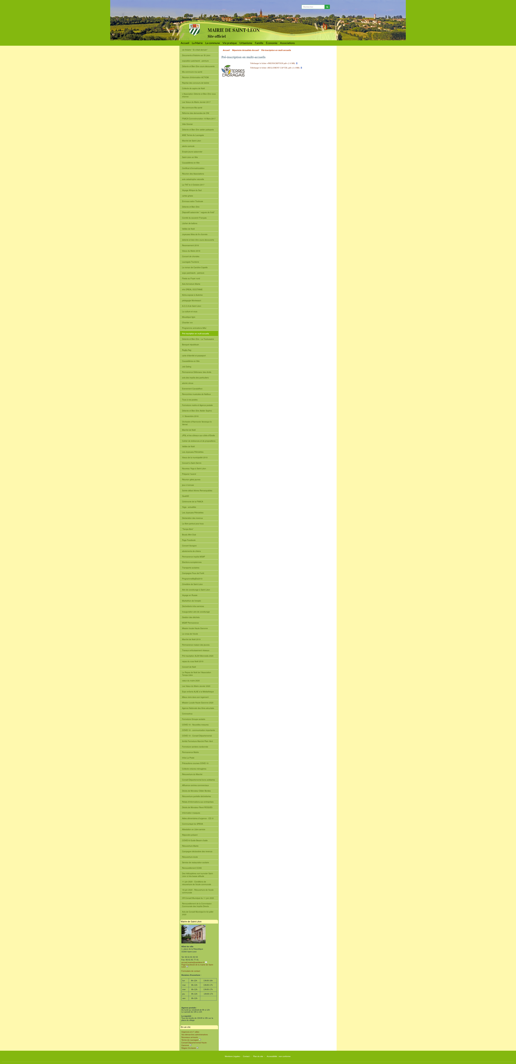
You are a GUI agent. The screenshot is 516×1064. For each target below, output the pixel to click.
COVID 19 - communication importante (198, 730)
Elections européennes (192, 562)
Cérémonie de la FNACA (192, 501)
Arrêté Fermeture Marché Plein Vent (197, 741)
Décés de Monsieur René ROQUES (197, 807)
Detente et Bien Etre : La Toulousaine (198, 339)
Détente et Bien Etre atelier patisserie (198, 129)
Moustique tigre (188, 317)
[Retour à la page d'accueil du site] (192, 18)
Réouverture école (190, 857)
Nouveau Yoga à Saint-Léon (194, 468)
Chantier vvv (187, 322)
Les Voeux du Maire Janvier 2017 (196, 102)
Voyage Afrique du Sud (192, 190)
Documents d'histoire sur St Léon (196, 55)
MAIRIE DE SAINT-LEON (234, 30)
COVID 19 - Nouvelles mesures (195, 724)
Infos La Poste (188, 757)
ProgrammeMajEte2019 (192, 578)
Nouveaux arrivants (189, 1037)
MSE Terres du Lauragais (193, 135)
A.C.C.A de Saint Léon (191, 306)
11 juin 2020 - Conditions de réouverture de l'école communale (196, 883)
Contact (246, 1056)
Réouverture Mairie (190, 846)
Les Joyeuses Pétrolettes (192, 452)
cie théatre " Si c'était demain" (194, 49)
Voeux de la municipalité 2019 (194, 457)
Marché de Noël (189, 430)
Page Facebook (189, 540)
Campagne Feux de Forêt (193, 573)
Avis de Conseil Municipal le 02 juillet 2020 (197, 913)
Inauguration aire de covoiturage (196, 611)
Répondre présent (190, 834)
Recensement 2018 (190, 245)
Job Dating (186, 366)
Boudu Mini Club (189, 534)
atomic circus (187, 383)
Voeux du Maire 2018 (191, 250)
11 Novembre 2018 (190, 416)
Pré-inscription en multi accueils (195, 333)
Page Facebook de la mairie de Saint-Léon (197, 966)
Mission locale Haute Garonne (195, 628)
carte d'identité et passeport (194, 355)
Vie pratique (230, 42)
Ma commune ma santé (192, 71)
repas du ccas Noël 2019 (192, 661)
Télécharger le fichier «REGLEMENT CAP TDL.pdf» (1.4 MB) (275, 68)
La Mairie (197, 42)
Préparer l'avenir (189, 474)
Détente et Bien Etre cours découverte (198, 66)
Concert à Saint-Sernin (191, 463)
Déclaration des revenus (192, 518)
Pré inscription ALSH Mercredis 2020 (197, 655)
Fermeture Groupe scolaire (193, 719)
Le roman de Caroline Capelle (195, 267)
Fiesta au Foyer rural (191, 278)
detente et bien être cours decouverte (198, 239)
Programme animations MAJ (194, 328)
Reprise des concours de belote (195, 82)
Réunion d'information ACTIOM (195, 77)
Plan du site (258, 1056)
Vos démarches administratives (194, 1034)
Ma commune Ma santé (192, 107)
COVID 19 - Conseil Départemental (197, 735)
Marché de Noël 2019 (191, 639)
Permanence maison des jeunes (195, 644)
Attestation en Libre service (193, 829)
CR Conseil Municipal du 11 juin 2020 (198, 898)
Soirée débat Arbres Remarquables (197, 490)
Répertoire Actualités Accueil (245, 50)
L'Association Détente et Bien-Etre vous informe (199, 95)
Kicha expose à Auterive (192, 295)
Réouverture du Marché (192, 774)
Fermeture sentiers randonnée (195, 746)
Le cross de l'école (190, 633)
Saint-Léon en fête (190, 157)
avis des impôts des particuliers (195, 377)
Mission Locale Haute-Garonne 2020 (197, 702)
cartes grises (187, 195)
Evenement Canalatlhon (192, 388)
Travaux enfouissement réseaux (195, 650)
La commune (212, 42)
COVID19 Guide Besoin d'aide (195, 840)
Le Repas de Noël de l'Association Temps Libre (196, 673)
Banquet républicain (190, 344)
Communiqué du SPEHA (192, 823)
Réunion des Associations (193, 173)
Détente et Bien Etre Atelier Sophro (197, 410)
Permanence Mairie (190, 752)
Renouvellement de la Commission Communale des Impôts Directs (197, 905)
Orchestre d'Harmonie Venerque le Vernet (197, 423)
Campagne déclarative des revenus (197, 851)
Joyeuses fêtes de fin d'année (194, 234)
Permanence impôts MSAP (193, 556)
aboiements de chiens (191, 551)
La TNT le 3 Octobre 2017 (193, 184)
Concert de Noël (189, 666)
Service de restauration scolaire (195, 862)
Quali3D (185, 496)
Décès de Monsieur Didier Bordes (196, 790)
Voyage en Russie (189, 595)
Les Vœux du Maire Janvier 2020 (196, 686)
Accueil (185, 42)
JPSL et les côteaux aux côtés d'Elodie (198, 435)
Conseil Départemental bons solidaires (198, 779)
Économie (271, 42)
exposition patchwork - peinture (195, 60)
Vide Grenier (187, 124)
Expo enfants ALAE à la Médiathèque (198, 691)
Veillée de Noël (188, 446)
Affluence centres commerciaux (195, 785)
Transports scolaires (190, 567)
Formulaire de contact (190, 971)
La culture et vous (189, 311)
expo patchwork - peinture (193, 273)
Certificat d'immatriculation (193, 168)
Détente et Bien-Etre (190, 206)
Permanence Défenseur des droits (196, 372)
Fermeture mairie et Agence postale (197, 405)
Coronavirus (187, 713)
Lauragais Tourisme (190, 261)
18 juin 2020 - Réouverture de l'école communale (198, 891)
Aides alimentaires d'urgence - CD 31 (198, 818)
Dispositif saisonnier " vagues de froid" (198, 212)
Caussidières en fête (191, 162)
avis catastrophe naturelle (193, 179)
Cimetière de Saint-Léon (192, 584)
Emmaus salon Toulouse (192, 201)
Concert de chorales (190, 256)
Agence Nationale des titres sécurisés (198, 708)
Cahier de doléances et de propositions (198, 441)
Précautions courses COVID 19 (195, 763)
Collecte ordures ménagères (194, 768)
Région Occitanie (188, 1048)
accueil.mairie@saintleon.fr (192, 962)
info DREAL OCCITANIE (192, 289)
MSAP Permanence (190, 622)
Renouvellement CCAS (192, 868)
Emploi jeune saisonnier (192, 151)
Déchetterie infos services (193, 606)
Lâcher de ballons (189, 223)
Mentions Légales (232, 1056)
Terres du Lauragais (189, 1040)
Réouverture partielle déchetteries (196, 796)
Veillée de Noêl (188, 228)
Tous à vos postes (190, 399)
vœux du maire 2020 (191, 680)
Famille (259, 42)
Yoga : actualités (189, 507)
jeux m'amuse (188, 485)
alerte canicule (188, 146)
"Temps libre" (187, 529)
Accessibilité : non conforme (279, 1056)
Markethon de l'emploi (191, 600)
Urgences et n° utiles (190, 1032)
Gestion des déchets (191, 617)
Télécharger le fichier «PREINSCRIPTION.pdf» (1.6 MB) (272, 63)
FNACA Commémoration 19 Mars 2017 (199, 118)
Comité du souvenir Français (194, 217)
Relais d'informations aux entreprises (198, 801)
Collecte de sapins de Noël (193, 88)
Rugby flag (186, 350)
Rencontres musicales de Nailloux (196, 394)
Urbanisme (245, 42)
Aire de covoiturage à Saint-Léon (196, 589)
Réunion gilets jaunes (191, 479)
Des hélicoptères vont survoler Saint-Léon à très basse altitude (197, 874)
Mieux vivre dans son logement (195, 697)
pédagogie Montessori (191, 300)
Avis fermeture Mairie (191, 284)
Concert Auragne (189, 545)
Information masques (191, 812)
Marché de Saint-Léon (191, 140)
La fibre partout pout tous (193, 523)
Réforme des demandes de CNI (195, 113)
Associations (287, 42)
